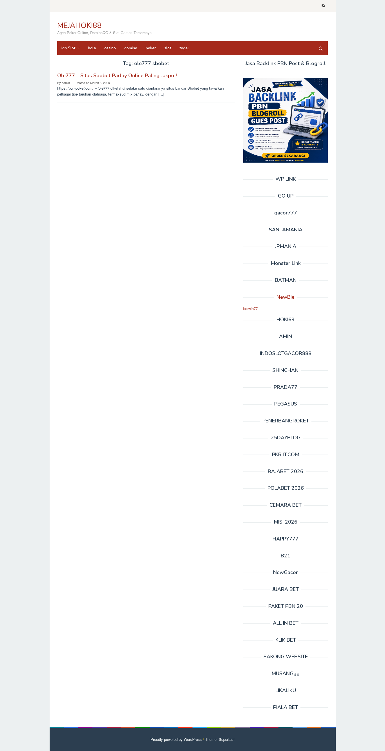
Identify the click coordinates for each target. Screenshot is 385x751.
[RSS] (323, 6)
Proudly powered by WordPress (176, 739)
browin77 (250, 308)
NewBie (285, 297)
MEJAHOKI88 (79, 25)
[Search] (321, 48)
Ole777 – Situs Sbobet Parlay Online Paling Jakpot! (117, 75)
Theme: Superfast (219, 739)
